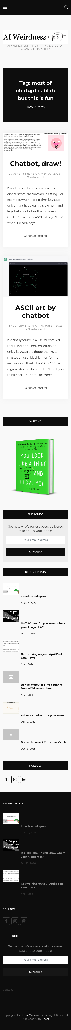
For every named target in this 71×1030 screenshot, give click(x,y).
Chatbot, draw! (35, 164)
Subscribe (35, 552)
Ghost (45, 1019)
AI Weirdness (34, 1015)
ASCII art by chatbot (35, 311)
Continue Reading (35, 235)
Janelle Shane (23, 173)
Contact (8, 989)
